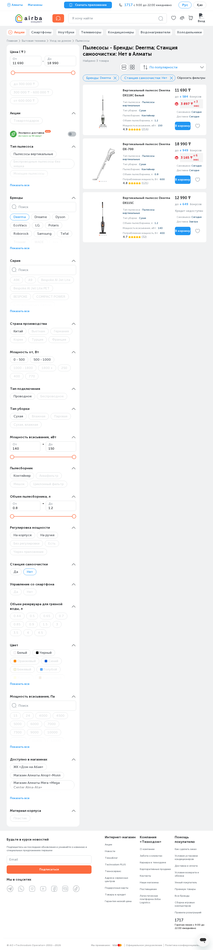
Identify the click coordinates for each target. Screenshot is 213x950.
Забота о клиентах (151, 855)
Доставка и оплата (186, 865)
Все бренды (182, 895)
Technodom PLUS (115, 864)
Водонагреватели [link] (155, 32)
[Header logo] (27, 18)
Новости (110, 851)
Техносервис (113, 871)
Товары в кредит (115, 894)
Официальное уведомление (144, 945)
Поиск (23, 207)
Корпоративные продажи (155, 869)
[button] (173, 18)
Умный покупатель (186, 882)
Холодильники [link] (189, 32)
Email (13, 859)
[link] (144, 110)
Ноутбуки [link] (66, 32)
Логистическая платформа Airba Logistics (150, 899)
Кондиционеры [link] (121, 32)
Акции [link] (19, 32)
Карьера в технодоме (153, 862)
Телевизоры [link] (91, 32)
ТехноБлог (111, 857)
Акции (108, 844)
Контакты (145, 875)
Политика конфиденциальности (185, 945)
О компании (147, 849)
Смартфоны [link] (41, 32)
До (49, 59)
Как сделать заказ (186, 849)
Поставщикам (148, 889)
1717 (179, 920)
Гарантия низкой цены (118, 901)
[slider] (13, 73)
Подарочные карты (116, 887)
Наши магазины (149, 882)
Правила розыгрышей (188, 912)
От (15, 59)
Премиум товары (185, 889)
